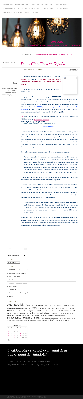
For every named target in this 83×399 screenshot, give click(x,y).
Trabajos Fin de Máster (17, 320)
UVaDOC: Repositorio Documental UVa (15, 4)
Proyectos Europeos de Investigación (16, 12)
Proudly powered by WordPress (16, 396)
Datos (34, 308)
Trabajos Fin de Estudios (59, 318)
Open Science (18, 313)
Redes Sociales (61, 315)
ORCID (25, 313)
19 (14, 335)
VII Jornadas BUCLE (62, 320)
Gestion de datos (46, 311)
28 (20, 337)
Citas (72, 305)
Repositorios (13, 95)
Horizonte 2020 (57, 311)
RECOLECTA (5, 95)
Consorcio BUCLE (63, 8)
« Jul (8, 340)
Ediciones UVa (16, 311)
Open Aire (13, 90)
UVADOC (30, 69)
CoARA (14, 308)
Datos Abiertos (42, 308)
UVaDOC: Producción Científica (41, 4)
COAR (9, 308)
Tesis (42, 318)
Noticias (35, 12)
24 (8, 337)
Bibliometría (57, 305)
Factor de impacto (28, 311)
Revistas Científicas (31, 318)
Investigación (67, 311)
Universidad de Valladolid (34, 320)
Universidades (45, 320)
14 (20, 333)
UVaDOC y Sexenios (61, 4)
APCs (51, 305)
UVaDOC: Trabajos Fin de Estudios (29, 8)
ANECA (47, 305)
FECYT (8, 86)
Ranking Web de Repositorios (32, 315)
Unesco (25, 320)
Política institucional (40, 313)
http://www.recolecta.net (41, 120)
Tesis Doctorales (9, 8)
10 (8, 333)
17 (8, 335)
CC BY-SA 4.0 (51, 364)
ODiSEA (8, 90)
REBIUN (45, 315)
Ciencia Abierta (66, 305)
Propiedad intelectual (14, 315)
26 (14, 337)
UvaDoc (52, 320)
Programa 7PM (68, 313)
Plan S (30, 313)
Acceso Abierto (49, 8)
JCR (74, 311)
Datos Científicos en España (43, 63)
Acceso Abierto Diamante (36, 305)
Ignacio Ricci (42, 396)
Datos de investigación (55, 308)
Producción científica (10, 92)
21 (20, 335)
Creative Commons (23, 308)
